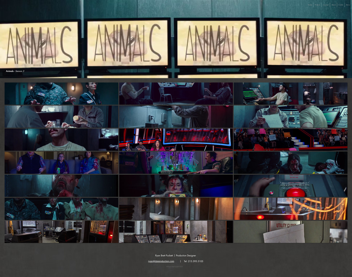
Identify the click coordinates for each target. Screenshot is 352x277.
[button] (61, 93)
